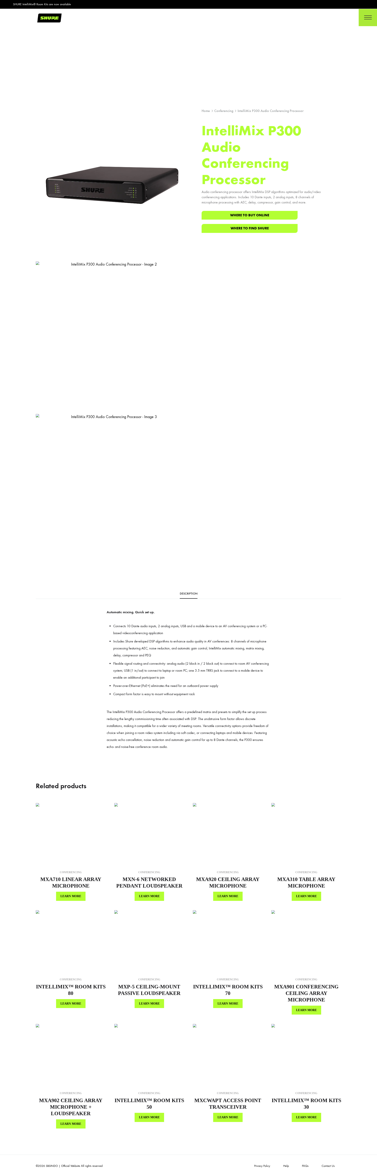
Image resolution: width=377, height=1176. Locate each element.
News (266, 17)
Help (286, 1166)
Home (191, 17)
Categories (241, 17)
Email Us (336, 17)
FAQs (305, 1166)
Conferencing (223, 111)
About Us (215, 17)
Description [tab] (188, 593)
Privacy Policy (262, 1166)
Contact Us (290, 17)
